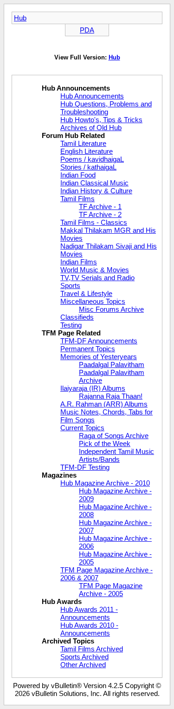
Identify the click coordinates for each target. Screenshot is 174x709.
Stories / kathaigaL (88, 167)
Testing (71, 325)
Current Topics (82, 428)
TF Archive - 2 (100, 214)
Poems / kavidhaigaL (92, 159)
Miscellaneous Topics (92, 301)
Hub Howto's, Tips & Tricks (101, 120)
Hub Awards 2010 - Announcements (89, 629)
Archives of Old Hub (91, 127)
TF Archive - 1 (100, 206)
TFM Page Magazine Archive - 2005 (110, 589)
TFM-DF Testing (85, 467)
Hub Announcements (92, 96)
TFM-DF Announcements (98, 341)
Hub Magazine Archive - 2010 (105, 483)
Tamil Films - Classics (93, 222)
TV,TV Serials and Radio (97, 278)
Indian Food (78, 175)
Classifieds (77, 317)
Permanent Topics (87, 349)
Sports (70, 285)
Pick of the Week (104, 443)
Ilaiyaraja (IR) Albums (92, 388)
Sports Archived (84, 657)
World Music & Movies (94, 270)
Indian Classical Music (94, 183)
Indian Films (78, 262)
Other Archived (83, 665)
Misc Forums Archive (111, 309)
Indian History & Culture (96, 191)
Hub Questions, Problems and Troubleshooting (106, 108)
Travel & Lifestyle (86, 293)
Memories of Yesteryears (98, 357)
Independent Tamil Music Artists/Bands (116, 455)
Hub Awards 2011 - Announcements (89, 613)
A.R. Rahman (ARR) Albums (104, 404)
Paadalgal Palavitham (111, 364)
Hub (20, 18)
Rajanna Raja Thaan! (110, 396)
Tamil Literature (83, 143)
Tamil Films (77, 199)
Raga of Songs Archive (113, 436)
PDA (87, 30)
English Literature (86, 151)
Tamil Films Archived (91, 649)
